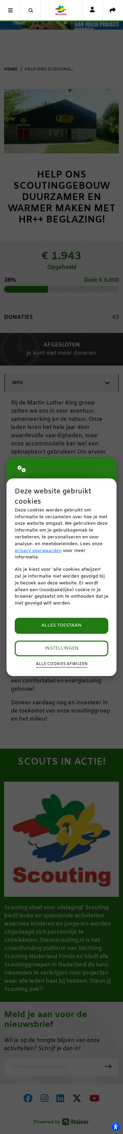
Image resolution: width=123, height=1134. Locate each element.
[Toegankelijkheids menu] (115, 1126)
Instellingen (62, 648)
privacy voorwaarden (38, 551)
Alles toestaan (61, 625)
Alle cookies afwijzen (61, 664)
